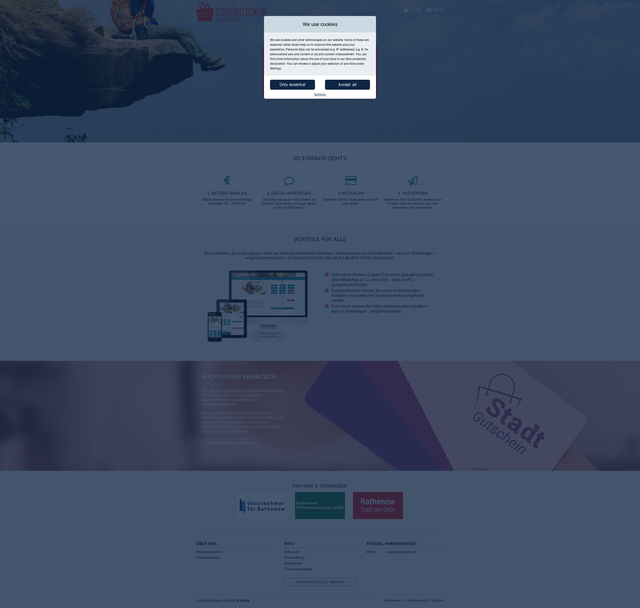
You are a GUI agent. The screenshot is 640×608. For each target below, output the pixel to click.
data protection (356, 59)
